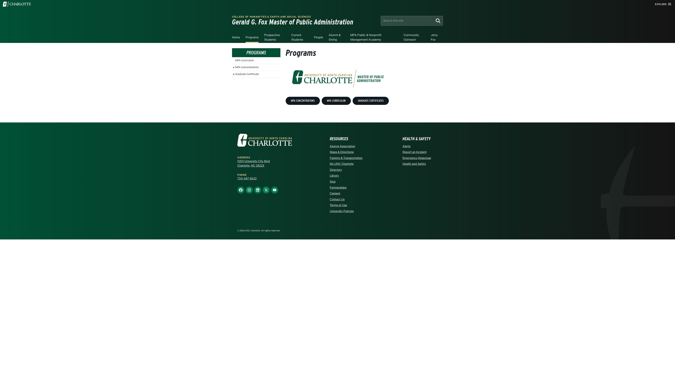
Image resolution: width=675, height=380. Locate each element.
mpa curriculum (336, 100)
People (318, 37)
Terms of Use (338, 205)
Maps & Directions (342, 152)
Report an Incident (415, 152)
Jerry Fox (434, 37)
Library (334, 175)
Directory (336, 170)
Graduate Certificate (247, 74)
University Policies (342, 211)
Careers (335, 193)
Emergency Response (417, 158)
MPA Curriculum (244, 60)
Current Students (297, 37)
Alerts (406, 146)
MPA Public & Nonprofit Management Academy (365, 37)
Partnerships (338, 187)
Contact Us (337, 199)
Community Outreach (411, 37)
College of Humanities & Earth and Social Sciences (271, 16)
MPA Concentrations (247, 67)
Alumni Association (342, 146)
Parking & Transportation (346, 158)
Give (333, 181)
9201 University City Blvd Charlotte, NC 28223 (253, 163)
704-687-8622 (247, 178)
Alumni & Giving (335, 37)
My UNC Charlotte (342, 164)
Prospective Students (272, 37)
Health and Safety (414, 164)
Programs (252, 37)
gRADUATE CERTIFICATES (371, 100)
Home (236, 37)
